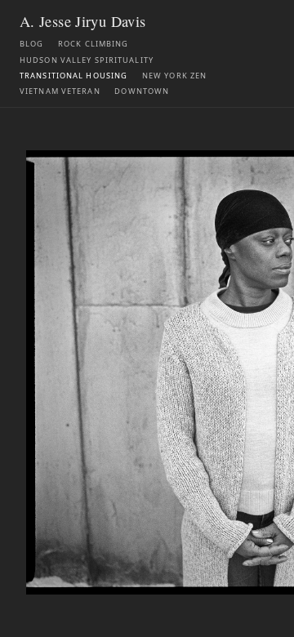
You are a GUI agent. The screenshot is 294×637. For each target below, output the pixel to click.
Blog (31, 43)
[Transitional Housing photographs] (147, 372)
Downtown (141, 91)
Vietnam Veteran (60, 91)
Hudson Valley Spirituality (87, 60)
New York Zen (174, 75)
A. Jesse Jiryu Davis (82, 21)
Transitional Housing (73, 75)
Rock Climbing (93, 43)
